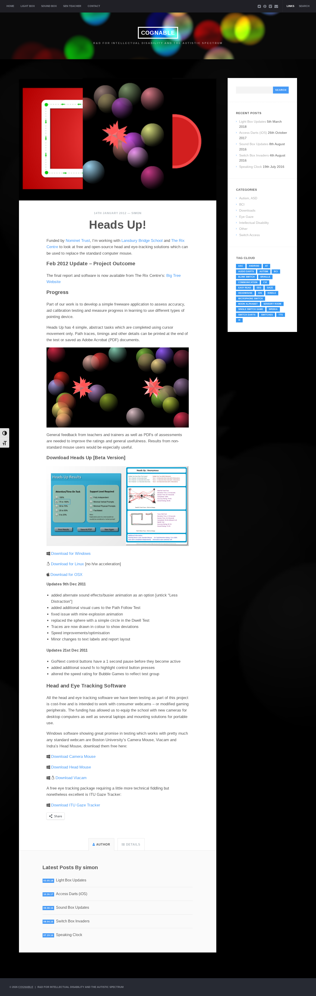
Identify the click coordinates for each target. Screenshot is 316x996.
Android (254, 266)
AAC (240, 266)
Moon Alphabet (248, 304)
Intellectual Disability (254, 223)
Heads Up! (117, 224)
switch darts (246, 315)
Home (10, 6)
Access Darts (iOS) (71, 894)
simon (136, 213)
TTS (281, 315)
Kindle (272, 293)
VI (239, 320)
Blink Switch (246, 277)
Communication (247, 282)
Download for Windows (71, 553)
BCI (242, 204)
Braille (265, 277)
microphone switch (250, 298)
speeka (273, 309)
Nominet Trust (78, 240)
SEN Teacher (72, 6)
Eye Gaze (246, 217)
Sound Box (49, 6)
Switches (267, 315)
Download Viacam (71, 778)
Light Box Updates (71, 880)
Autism (264, 271)
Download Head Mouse (71, 767)
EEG (259, 288)
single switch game (250, 309)
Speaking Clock (69, 935)
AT (266, 266)
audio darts (246, 271)
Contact (94, 6)
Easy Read (244, 288)
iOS (260, 293)
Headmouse (245, 293)
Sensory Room (272, 304)
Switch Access (249, 235)
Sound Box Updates (72, 907)
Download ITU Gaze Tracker (75, 805)
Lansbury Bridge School (142, 240)
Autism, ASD (248, 198)
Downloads (247, 210)
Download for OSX (66, 574)
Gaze (270, 288)
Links (290, 6)
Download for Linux (67, 564)
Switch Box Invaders (73, 921)
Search (304, 6)
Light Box (28, 6)
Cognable (158, 33)
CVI (265, 282)
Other (243, 229)
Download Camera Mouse (73, 756)
